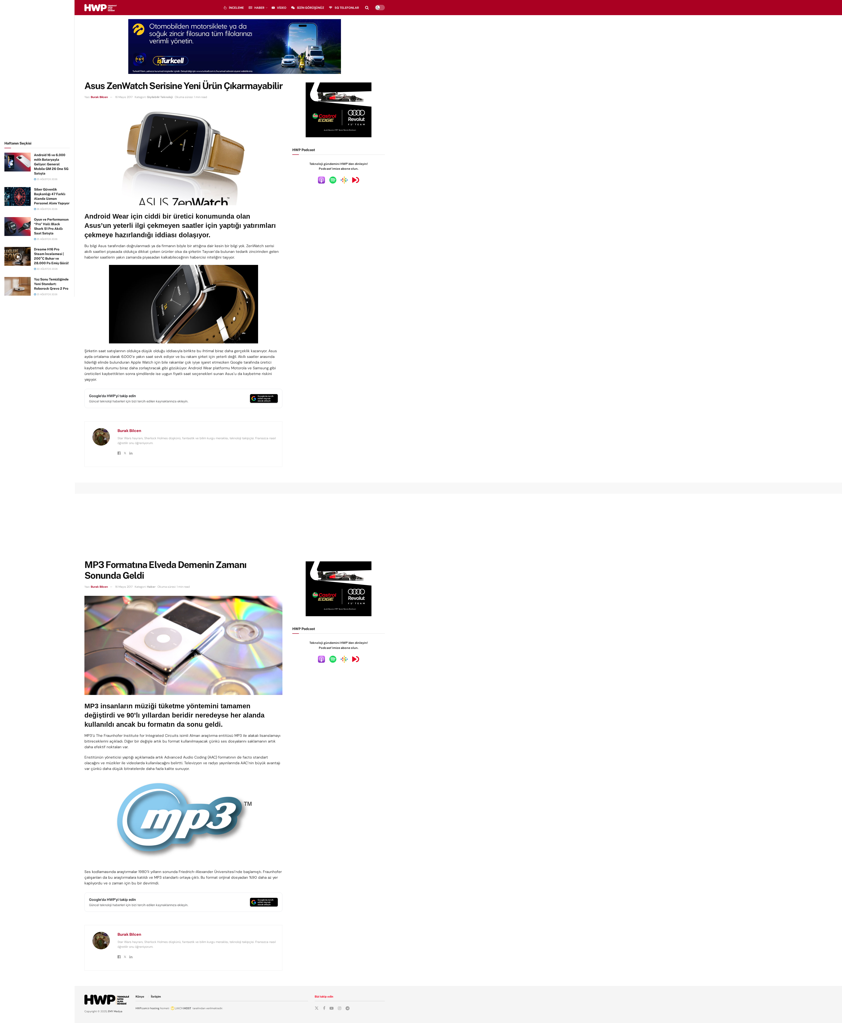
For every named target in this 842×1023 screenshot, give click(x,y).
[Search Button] (367, 7)
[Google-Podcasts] (344, 180)
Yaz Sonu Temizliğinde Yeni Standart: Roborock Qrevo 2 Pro (51, 283)
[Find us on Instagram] (339, 1008)
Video (281, 8)
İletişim (156, 996)
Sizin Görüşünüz (310, 8)
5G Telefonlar (347, 8)
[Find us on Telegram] (348, 1008)
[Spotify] (333, 180)
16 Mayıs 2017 (124, 97)
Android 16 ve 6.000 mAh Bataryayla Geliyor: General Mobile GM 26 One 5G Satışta (51, 164)
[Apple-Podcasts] (321, 180)
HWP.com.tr (143, 1008)
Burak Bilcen (99, 97)
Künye (140, 996)
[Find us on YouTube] (332, 1008)
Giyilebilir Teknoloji (160, 97)
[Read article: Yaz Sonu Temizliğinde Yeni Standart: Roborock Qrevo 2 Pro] (17, 286)
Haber (259, 8)
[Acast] (355, 180)
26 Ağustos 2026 (46, 209)
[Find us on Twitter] (317, 1008)
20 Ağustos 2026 (47, 268)
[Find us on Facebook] (324, 1008)
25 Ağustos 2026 (46, 179)
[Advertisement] (37, 70)
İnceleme (236, 8)
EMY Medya (115, 1011)
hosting (154, 1008)
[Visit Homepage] (100, 7)
